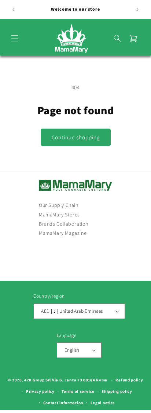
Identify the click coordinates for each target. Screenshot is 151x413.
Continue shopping (76, 137)
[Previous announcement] (13, 9)
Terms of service (78, 391)
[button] (15, 38)
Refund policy (129, 380)
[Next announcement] (137, 9)
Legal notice (103, 402)
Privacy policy (40, 391)
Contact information (63, 402)
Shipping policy (117, 391)
